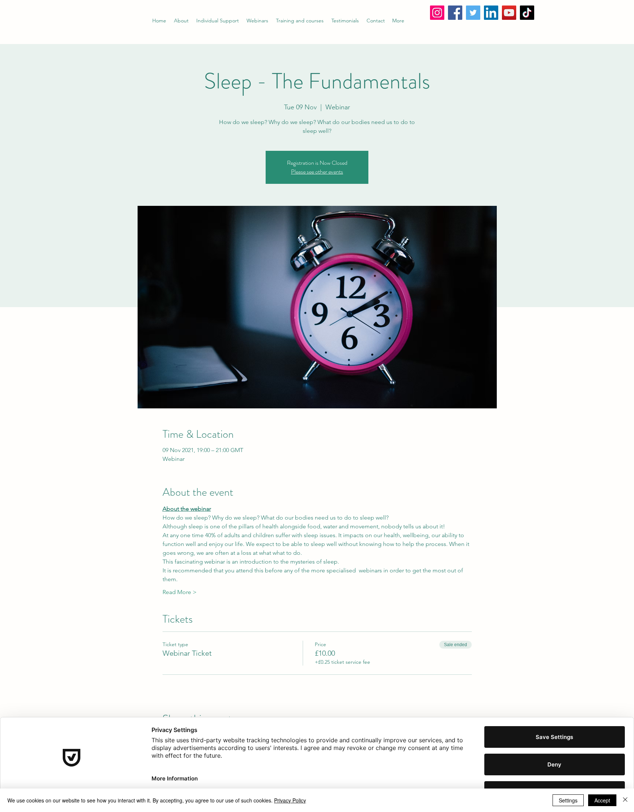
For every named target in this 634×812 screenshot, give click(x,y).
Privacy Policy (290, 800)
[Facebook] (455, 13)
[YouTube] (509, 13)
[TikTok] (527, 13)
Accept (602, 800)
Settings (568, 800)
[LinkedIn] (491, 13)
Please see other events (317, 171)
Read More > (180, 592)
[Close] (625, 800)
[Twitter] (473, 13)
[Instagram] (437, 13)
